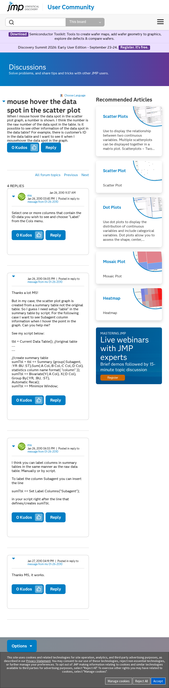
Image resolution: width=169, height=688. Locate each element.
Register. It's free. (134, 47)
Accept (158, 681)
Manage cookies (119, 681)
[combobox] (35, 22)
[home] (23, 7)
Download (18, 34)
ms (29, 195)
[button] (4, 101)
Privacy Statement (38, 661)
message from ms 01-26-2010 (45, 282)
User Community (71, 7)
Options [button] (19, 646)
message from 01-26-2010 (43, 201)
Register (112, 377)
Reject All (141, 681)
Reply (51, 147)
